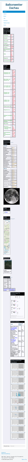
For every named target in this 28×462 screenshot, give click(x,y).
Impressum (3, 452)
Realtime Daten (7, 22)
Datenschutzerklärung (5, 453)
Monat (5, 16)
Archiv (5, 25)
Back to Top (24, 459)
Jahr (4, 18)
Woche (5, 14)
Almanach (6, 20)
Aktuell (5, 11)
